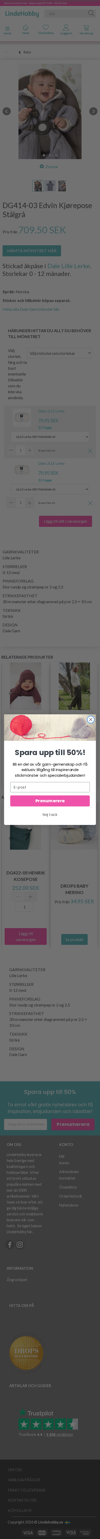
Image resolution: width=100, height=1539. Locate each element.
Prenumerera (50, 801)
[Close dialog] (90, 719)
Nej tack (50, 814)
